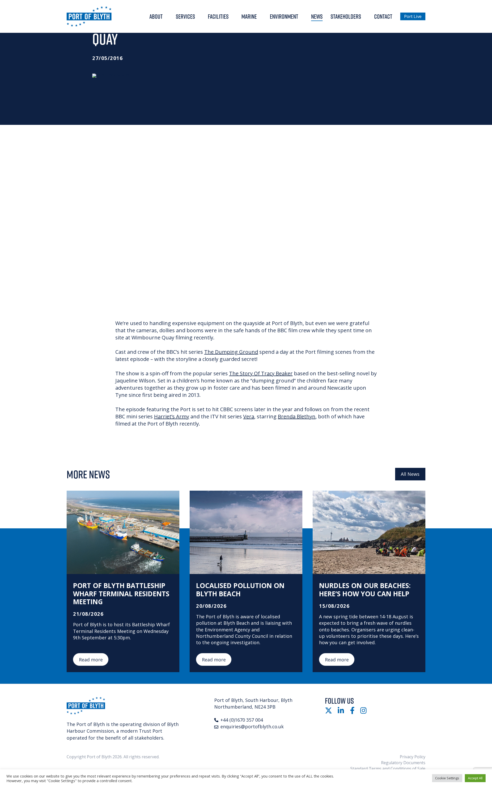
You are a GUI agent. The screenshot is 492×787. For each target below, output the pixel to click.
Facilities (218, 16)
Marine (249, 16)
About (156, 16)
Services (185, 16)
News (317, 16)
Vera (248, 416)
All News (410, 474)
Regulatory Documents (403, 762)
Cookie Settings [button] (447, 778)
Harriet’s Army (171, 416)
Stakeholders (346, 16)
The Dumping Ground (231, 351)
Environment (284, 16)
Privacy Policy (412, 757)
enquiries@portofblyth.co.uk (252, 726)
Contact (383, 16)
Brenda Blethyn (296, 416)
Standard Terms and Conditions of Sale (387, 768)
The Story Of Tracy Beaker (261, 373)
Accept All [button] (475, 778)
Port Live (413, 16)
